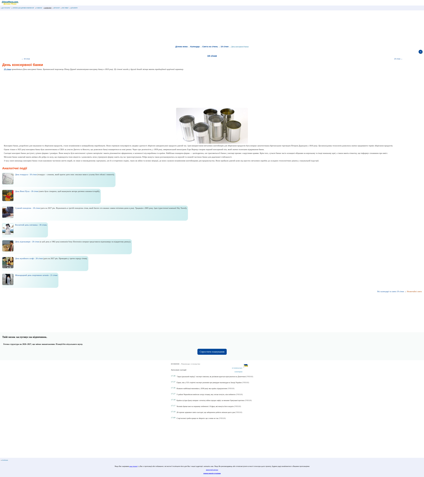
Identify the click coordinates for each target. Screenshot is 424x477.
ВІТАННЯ (56, 8)
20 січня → (398, 59)
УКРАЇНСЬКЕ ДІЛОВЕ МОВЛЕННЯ (23, 8)
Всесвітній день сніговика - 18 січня (30, 225)
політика (5, 460)
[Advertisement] (66, 28)
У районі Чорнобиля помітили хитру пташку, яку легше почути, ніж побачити (206, 394)
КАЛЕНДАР (48, 8)
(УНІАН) (249, 376)
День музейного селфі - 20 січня (29, 258)
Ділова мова (181, 47)
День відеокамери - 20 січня (27, 242)
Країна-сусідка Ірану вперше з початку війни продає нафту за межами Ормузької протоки (210, 400)
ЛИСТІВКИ (65, 8)
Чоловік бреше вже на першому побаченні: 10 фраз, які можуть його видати (205, 406)
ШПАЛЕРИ (74, 8)
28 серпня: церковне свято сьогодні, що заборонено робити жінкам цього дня (206, 412)
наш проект (133, 466)
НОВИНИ (39, 8)
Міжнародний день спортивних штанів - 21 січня (36, 275)
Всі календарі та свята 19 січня (390, 291)
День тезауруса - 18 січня (26, 174)
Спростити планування (212, 351)
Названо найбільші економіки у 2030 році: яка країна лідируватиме (202, 388)
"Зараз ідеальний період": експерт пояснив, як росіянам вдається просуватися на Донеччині (211, 376)
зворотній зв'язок (212, 470)
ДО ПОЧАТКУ (6, 8)
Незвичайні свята (414, 291)
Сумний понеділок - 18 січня (27, 208)
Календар (195, 47)
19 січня (225, 47)
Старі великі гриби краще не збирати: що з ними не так (197, 418)
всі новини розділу (237, 368)
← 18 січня (26, 59)
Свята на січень (210, 47)
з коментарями (238, 372)
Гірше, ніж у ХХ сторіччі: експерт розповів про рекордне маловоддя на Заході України (209, 382)
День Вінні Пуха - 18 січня (26, 191)
